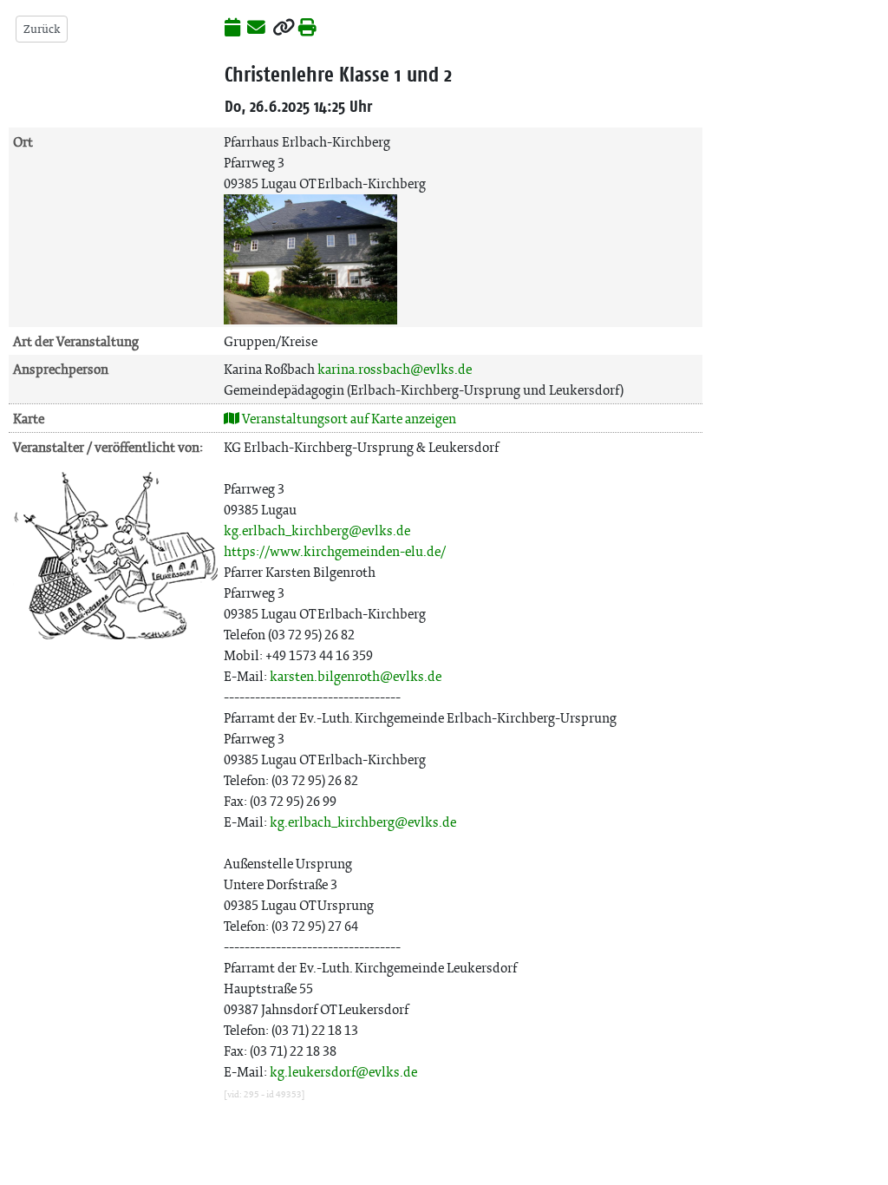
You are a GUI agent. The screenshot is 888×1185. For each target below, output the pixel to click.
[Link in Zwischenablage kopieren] (283, 28)
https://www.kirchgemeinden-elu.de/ (335, 551)
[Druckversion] (307, 28)
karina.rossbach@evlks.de (394, 369)
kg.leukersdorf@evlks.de (343, 1072)
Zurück (41, 29)
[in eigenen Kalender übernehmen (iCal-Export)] (232, 28)
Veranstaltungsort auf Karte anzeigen (347, 418)
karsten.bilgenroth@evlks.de (355, 676)
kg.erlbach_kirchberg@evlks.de (317, 530)
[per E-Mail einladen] (256, 28)
